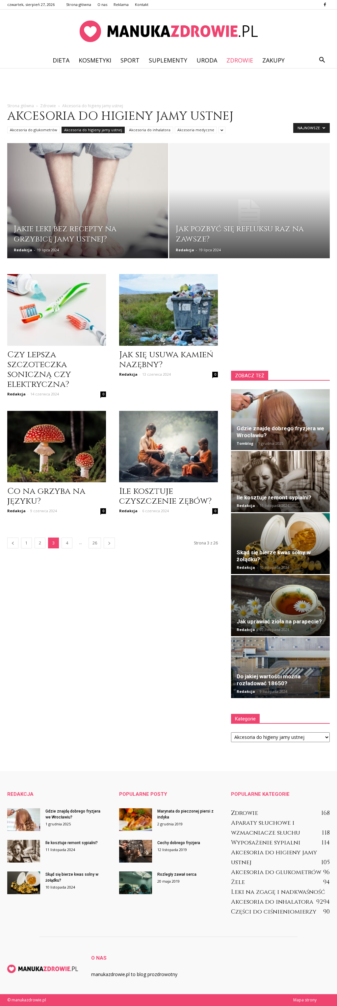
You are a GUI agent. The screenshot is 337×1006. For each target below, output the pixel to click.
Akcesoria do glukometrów (33, 129)
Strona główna (78, 4)
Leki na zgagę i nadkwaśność (278, 892)
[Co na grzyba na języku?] (56, 447)
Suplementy (168, 60)
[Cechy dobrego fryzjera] (135, 851)
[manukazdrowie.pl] (168, 31)
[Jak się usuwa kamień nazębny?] (168, 310)
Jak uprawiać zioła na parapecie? (279, 621)
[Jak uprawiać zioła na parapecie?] (280, 605)
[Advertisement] (168, 86)
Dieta (61, 60)
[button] (322, 60)
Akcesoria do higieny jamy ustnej (93, 129)
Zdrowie (239, 60)
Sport (130, 60)
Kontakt (141, 4)
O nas (102, 4)
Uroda (206, 60)
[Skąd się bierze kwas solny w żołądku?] (280, 543)
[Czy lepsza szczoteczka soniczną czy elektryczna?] (56, 310)
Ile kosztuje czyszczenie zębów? (165, 496)
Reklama (121, 4)
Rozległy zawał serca (176, 874)
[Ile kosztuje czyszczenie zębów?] (168, 447)
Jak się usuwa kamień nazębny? (166, 359)
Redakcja (23, 249)
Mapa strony (305, 1000)
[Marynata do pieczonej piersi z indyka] (135, 819)
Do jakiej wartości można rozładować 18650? (268, 680)
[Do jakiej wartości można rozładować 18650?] (280, 667)
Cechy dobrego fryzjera (178, 843)
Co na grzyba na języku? (46, 496)
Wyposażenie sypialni (265, 843)
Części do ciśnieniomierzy (273, 912)
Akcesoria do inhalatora (149, 129)
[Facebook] (325, 4)
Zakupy (273, 60)
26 (94, 543)
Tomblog (245, 443)
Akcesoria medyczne (195, 129)
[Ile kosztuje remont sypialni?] (280, 481)
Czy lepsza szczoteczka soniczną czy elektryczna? (39, 369)
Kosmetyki (95, 60)
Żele (238, 882)
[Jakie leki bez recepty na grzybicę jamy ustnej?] (87, 212)
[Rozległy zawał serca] (135, 882)
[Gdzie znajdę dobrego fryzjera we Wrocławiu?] (280, 419)
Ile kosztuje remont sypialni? (274, 497)
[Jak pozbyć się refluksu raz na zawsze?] (249, 212)
